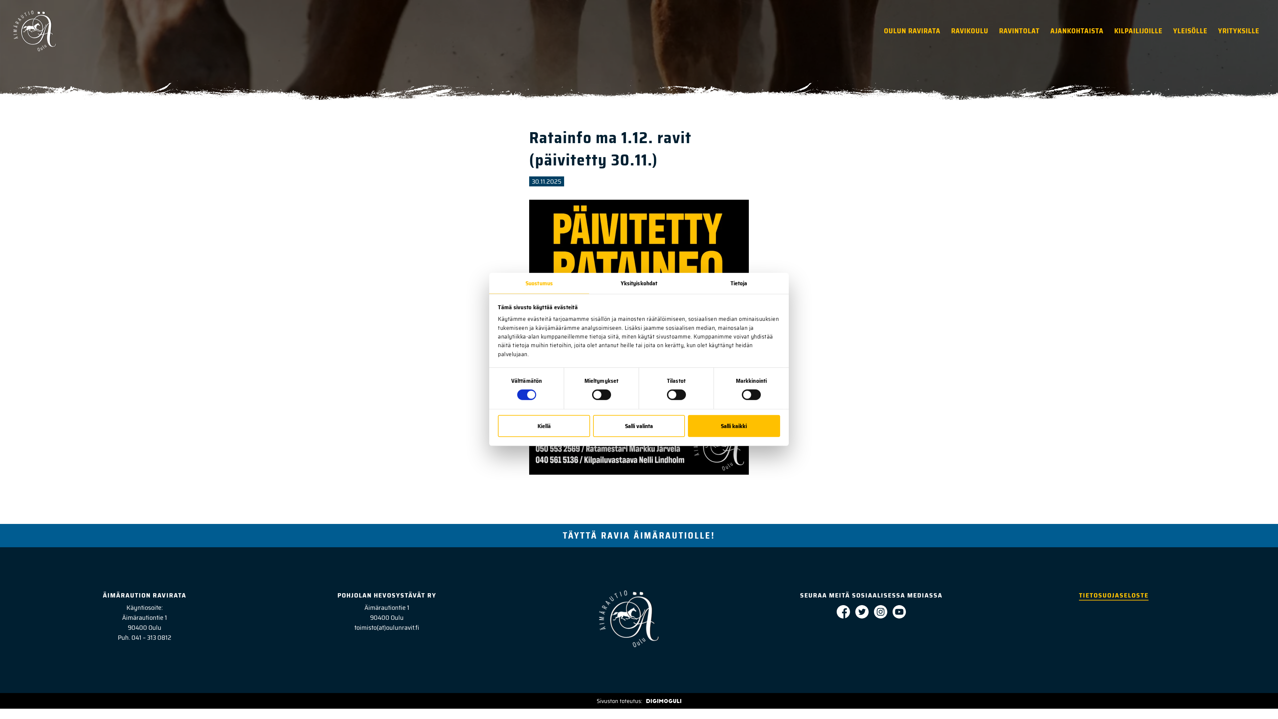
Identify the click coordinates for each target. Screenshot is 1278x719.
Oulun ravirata (912, 30)
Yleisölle (1190, 30)
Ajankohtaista (1077, 30)
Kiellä (544, 426)
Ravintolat (1019, 30)
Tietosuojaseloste (1114, 595)
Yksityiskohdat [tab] (639, 283)
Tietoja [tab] (739, 283)
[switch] (601, 394)
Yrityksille (1238, 30)
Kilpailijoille (1138, 30)
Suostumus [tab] (539, 283)
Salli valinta (639, 426)
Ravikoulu (969, 30)
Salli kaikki (734, 426)
